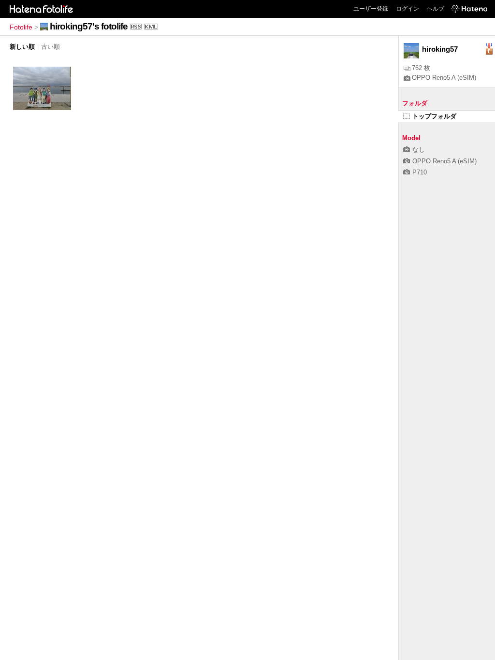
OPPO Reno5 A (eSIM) (444, 77)
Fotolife (21, 27)
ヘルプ (435, 8)
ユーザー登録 (370, 8)
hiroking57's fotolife (89, 26)
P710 (419, 172)
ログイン (407, 8)
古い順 (50, 46)
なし (418, 149)
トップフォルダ (434, 116)
